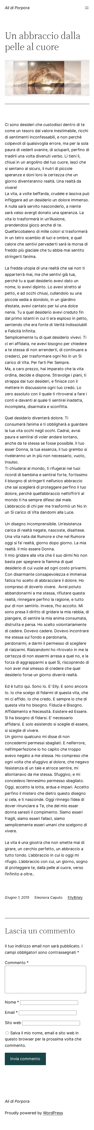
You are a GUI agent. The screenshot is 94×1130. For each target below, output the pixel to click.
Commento (17, 962)
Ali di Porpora (17, 7)
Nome (12, 1002)
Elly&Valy (75, 897)
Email (11, 1012)
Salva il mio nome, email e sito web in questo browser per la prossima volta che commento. (43, 1039)
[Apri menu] (86, 7)
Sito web (13, 1022)
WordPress (53, 1113)
